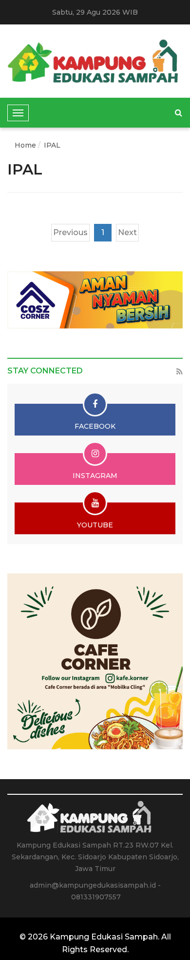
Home (25, 145)
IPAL (52, 145)
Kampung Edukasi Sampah (104, 936)
